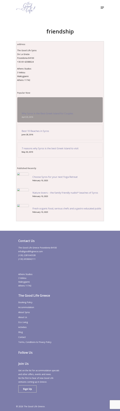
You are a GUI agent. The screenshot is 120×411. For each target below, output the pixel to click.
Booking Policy (25, 302)
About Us (22, 317)
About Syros (24, 312)
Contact (22, 337)
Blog (20, 332)
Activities (22, 327)
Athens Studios (25, 274)
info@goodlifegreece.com (30, 251)
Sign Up (27, 389)
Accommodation (26, 307)
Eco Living (23, 322)
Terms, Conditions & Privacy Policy (34, 342)
